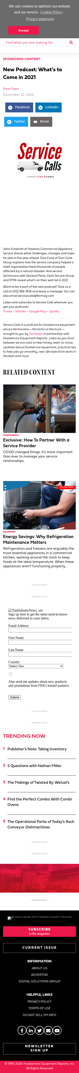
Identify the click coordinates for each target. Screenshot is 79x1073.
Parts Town (11, 89)
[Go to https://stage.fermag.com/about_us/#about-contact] (48, 1030)
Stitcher (20, 311)
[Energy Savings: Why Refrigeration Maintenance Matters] (39, 505)
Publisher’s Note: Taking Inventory (37, 749)
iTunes (7, 311)
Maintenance (11, 435)
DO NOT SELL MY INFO (39, 1015)
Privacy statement (40, 19)
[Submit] (71, 42)
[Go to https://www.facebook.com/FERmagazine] (22, 1030)
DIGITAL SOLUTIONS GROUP (39, 981)
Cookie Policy (51, 12)
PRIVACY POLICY (39, 1001)
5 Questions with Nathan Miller (34, 766)
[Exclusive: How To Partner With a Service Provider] (39, 408)
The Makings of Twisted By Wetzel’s (38, 783)
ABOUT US (39, 968)
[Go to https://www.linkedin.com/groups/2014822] (30, 1030)
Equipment (9, 532)
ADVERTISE (39, 975)
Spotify (54, 311)
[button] (39, 931)
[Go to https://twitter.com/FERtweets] (39, 1030)
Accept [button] (23, 30)
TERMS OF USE (40, 1008)
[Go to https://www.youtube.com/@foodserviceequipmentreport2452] (57, 1030)
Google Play (37, 311)
